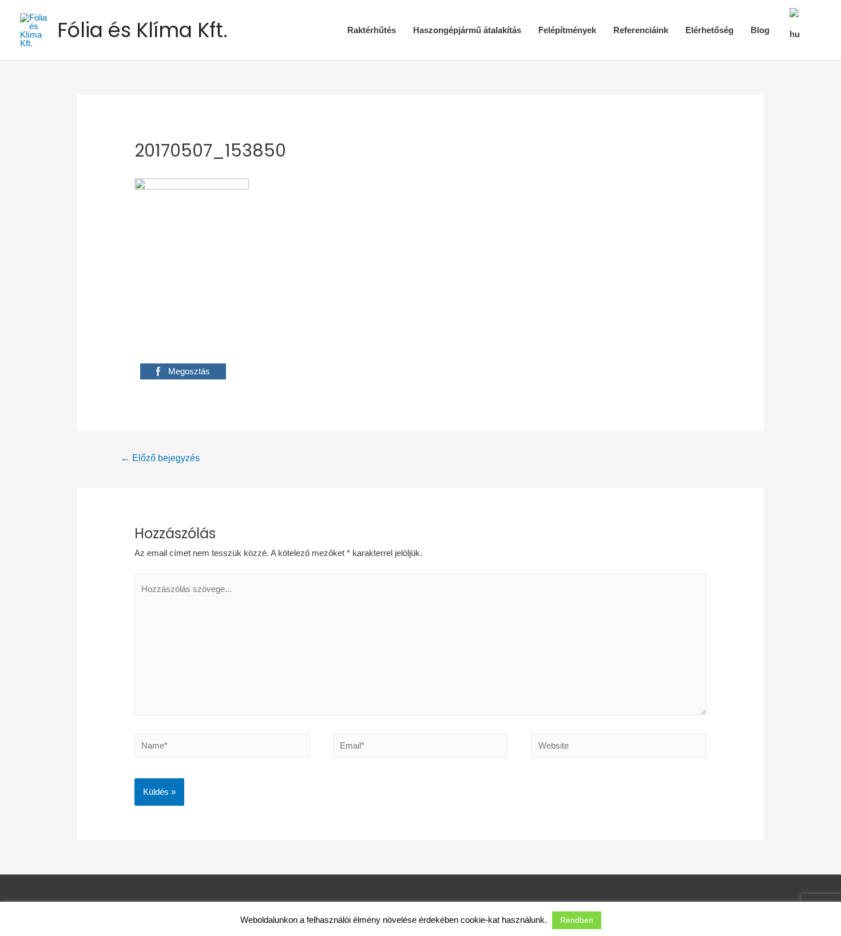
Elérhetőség (709, 30)
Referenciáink (640, 30)
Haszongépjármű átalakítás (467, 30)
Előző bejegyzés (160, 458)
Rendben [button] (576, 920)
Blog (760, 30)
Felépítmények (567, 30)
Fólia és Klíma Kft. (142, 30)
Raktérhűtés (371, 30)
